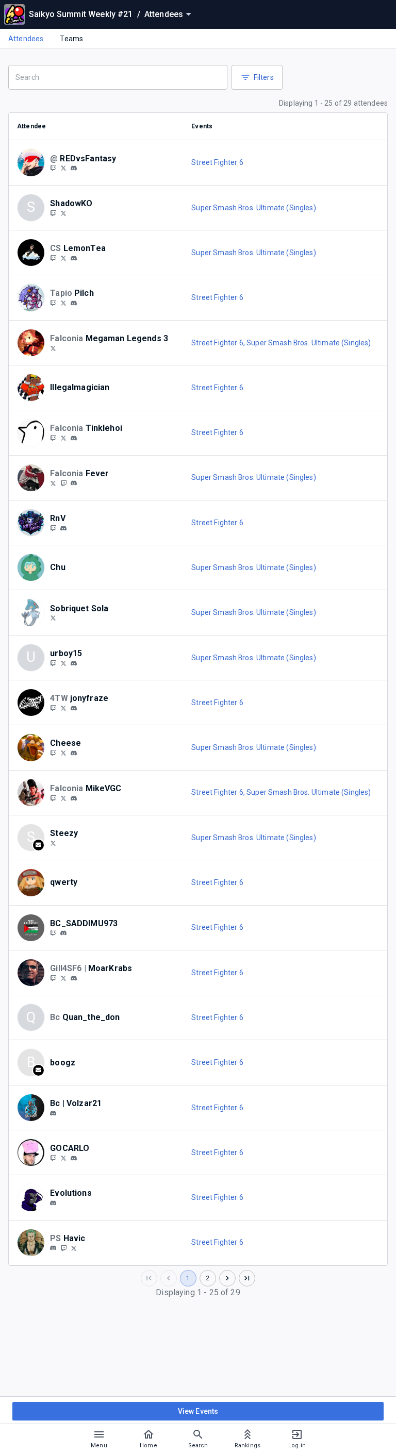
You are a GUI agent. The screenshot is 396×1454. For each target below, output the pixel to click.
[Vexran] (63, 437)
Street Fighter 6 (217, 162)
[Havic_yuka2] (63, 1248)
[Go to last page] (247, 1278)
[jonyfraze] (53, 708)
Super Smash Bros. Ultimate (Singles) (253, 208)
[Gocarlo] (53, 1158)
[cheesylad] (53, 752)
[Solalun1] (53, 618)
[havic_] (53, 1248)
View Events (198, 1411)
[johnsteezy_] (53, 843)
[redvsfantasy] (53, 168)
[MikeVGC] (53, 798)
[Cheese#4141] (74, 753)
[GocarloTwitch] (63, 1158)
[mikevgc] (74, 798)
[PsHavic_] (74, 1248)
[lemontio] (74, 258)
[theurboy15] (53, 663)
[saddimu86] (53, 933)
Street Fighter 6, (218, 343)
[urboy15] (74, 663)
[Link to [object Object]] (33, 162)
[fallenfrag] (74, 303)
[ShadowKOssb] (53, 213)
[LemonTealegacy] (53, 258)
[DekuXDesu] (53, 348)
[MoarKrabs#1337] (74, 978)
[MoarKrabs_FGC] (53, 978)
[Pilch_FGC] (53, 302)
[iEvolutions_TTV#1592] (53, 1203)
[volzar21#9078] (53, 1113)
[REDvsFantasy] (63, 168)
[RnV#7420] (63, 528)
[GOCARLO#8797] (74, 1158)
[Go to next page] (227, 1278)
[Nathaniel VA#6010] (74, 438)
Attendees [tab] (25, 39)
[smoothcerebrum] (53, 437)
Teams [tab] (71, 39)
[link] (74, 168)
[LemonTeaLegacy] (63, 258)
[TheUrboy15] (63, 663)
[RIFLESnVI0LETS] (53, 528)
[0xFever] (53, 483)
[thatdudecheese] (63, 752)
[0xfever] (74, 483)
